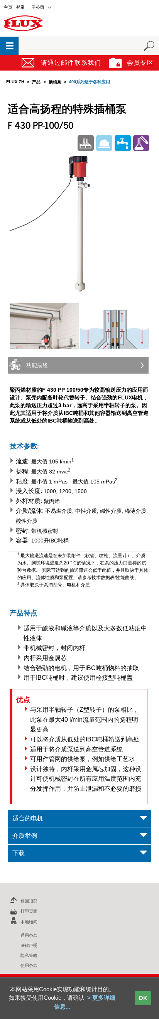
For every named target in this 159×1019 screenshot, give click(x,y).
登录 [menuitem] (20, 7)
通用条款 (28, 935)
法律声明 (28, 945)
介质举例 (24, 835)
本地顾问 (28, 922)
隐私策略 (28, 955)
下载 (18, 853)
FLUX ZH (15, 81)
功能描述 (37, 365)
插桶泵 (55, 81)
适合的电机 (27, 818)
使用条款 (28, 965)
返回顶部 (28, 901)
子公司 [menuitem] (38, 7)
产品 (36, 81)
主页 (8, 7)
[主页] (23, 23)
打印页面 (28, 911)
